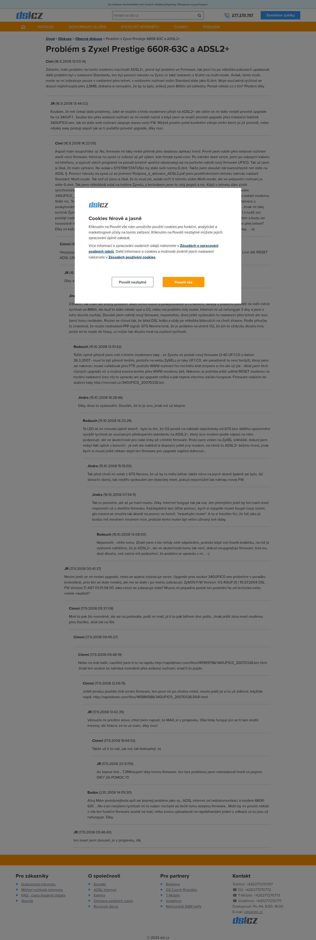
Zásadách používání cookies (131, 257)
